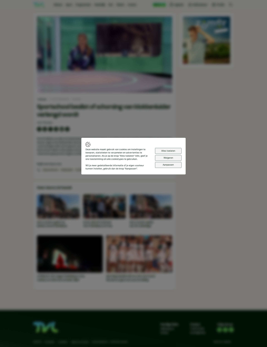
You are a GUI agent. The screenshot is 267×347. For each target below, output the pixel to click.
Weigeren (168, 157)
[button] (105, 55)
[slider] (105, 83)
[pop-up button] (162, 88)
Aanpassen (168, 165)
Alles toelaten (168, 150)
